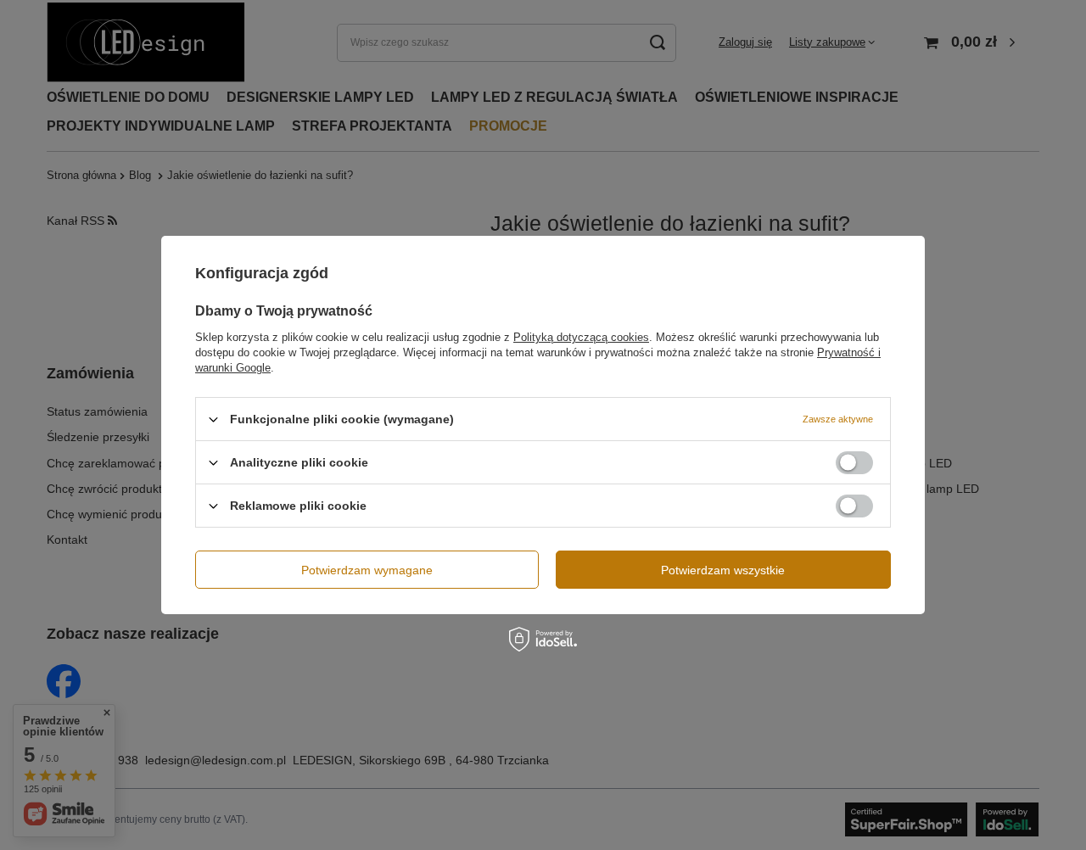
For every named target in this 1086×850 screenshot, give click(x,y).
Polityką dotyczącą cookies (581, 337)
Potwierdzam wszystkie (723, 569)
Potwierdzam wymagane (367, 569)
